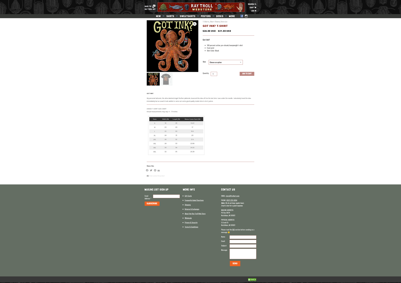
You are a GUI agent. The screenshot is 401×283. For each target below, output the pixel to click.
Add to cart (247, 74)
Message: (224, 250)
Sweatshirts (187, 16)
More (232, 16)
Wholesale (188, 218)
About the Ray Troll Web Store (195, 213)
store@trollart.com (232, 196)
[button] (195, 24)
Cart (252, 8)
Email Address (148, 197)
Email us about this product (157, 176)
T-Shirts (206, 21)
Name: (223, 236)
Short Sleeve (215, 21)
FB (241, 16)
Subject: (224, 245)
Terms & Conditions (191, 227)
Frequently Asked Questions (194, 200)
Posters (206, 16)
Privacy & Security (191, 222)
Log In (253, 11)
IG (246, 16)
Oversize (224, 21)
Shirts (170, 16)
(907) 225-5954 (231, 200)
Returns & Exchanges (192, 209)
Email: (223, 241)
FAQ (233, 229)
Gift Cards (188, 196)
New (158, 16)
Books (219, 16)
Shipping (188, 204)
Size (204, 61)
